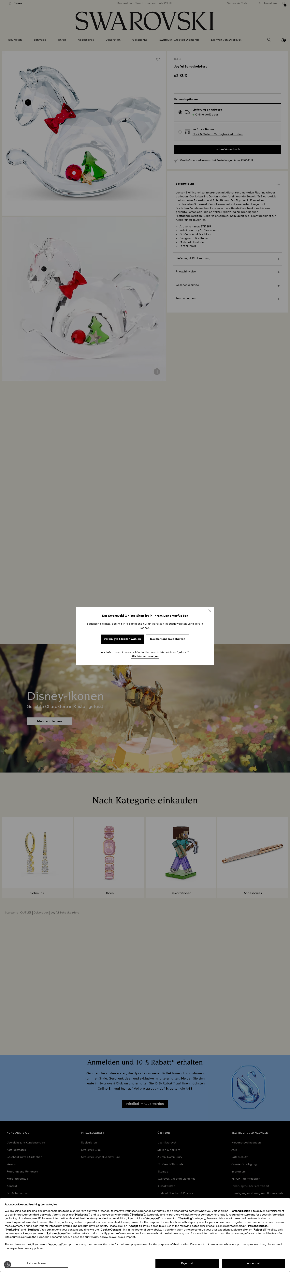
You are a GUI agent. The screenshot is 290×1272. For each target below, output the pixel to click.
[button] (210, 610)
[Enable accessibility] (7, 1264)
